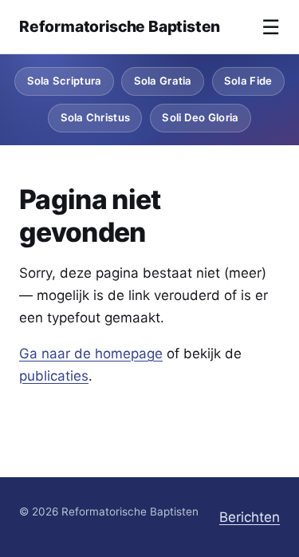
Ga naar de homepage (91, 353)
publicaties (54, 376)
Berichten (249, 517)
